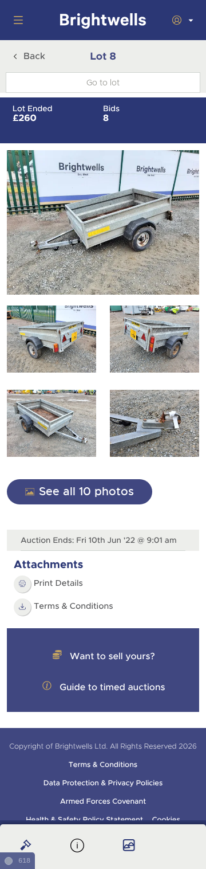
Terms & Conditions (73, 606)
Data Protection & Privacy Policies (103, 783)
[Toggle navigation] (16, 20)
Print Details (58, 583)
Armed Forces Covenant (103, 801)
